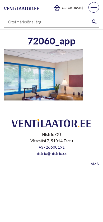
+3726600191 (52, 147)
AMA (95, 164)
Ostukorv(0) (72, 8)
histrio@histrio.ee (51, 153)
